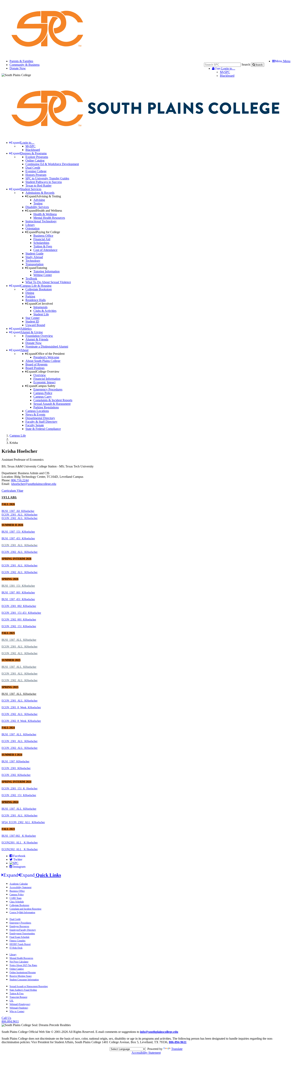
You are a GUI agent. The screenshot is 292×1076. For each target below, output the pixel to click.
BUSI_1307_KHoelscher (15, 761)
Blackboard (227, 75)
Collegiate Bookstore (38, 289)
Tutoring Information (46, 271)
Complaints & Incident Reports (52, 400)
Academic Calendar (19, 883)
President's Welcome (46, 357)
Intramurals (40, 307)
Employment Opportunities (22, 933)
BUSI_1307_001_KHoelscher (18, 592)
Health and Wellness (44, 210)
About (19, 350)
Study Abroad (34, 257)
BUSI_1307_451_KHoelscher (18, 538)
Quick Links (32, 875)
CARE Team (15, 898)
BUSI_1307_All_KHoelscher (18, 511)
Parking (30, 296)
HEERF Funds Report (20, 944)
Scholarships (41, 242)
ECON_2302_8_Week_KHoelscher (21, 720)
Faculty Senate (34, 425)
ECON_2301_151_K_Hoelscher (20, 788)
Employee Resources (19, 926)
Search (246, 64)
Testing (38, 203)
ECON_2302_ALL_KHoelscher (20, 518)
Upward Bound (35, 325)
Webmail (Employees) (20, 1004)
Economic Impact (44, 382)
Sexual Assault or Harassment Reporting (29, 986)
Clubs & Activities (44, 310)
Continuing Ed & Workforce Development (52, 164)
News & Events (35, 414)
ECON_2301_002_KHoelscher (19, 606)
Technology (32, 260)
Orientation (32, 228)
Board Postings (34, 368)
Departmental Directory (40, 418)
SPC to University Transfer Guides (47, 178)
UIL (12, 1000)
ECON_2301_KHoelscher (16, 768)
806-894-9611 (178, 1042)
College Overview (43, 371)
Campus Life (18, 435)
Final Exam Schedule (19, 937)
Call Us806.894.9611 (10, 1019)
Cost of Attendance (45, 250)
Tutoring (37, 267)
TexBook (31, 278)
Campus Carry (42, 396)
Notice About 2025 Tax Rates (23, 965)
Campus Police (42, 393)
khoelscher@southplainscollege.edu (33, 484)
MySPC (225, 72)
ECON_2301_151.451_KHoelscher (21, 612)
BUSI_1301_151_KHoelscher (18, 585)
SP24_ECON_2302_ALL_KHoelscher (23, 822)
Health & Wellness (45, 214)
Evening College (35, 171)
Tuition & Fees (42, 246)
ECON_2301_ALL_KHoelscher (20, 514)
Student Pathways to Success (43, 182)
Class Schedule (17, 901)
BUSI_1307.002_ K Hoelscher (19, 835)
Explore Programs (36, 157)
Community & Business (25, 64)
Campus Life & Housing (31, 285)
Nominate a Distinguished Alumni (46, 346)
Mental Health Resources (49, 217)
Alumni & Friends (36, 339)
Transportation (34, 264)
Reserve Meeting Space (21, 976)
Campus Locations (37, 411)
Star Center (32, 318)
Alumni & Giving (27, 332)
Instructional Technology (41, 221)
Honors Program (35, 174)
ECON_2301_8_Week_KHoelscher (21, 707)
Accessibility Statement (20, 887)
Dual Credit (32, 167)
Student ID (32, 321)
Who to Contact (17, 1011)
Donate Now (18, 68)
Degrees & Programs (29, 153)
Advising (39, 200)
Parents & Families (21, 61)
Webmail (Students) (19, 1007)
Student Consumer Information (24, 979)
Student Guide (34, 253)
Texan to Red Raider (38, 185)
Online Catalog (34, 160)
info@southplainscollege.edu (159, 1031)
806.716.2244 (20, 480)
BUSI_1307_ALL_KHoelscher (19, 639)
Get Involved (40, 303)
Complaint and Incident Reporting (25, 908)
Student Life (41, 314)
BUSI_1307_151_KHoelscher (18, 531)
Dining (29, 293)
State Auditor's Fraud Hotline (23, 990)
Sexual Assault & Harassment (52, 403)
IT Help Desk (16, 947)
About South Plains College (42, 361)
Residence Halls (35, 300)
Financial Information (46, 378)
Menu (282, 61)
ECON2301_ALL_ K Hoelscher (20, 842)
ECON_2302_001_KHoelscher (19, 619)
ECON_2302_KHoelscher (16, 775)
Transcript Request (18, 997)
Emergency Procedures (47, 389)
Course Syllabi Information (22, 912)
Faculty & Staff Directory (41, 421)
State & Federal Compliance (43, 428)
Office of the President (46, 353)
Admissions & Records (39, 192)
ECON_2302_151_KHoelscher (19, 626)
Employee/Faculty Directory (23, 930)
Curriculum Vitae (12, 490)
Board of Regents (36, 364)
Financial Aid (41, 239)
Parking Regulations (46, 407)
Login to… (225, 68)
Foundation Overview (39, 335)
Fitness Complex (17, 940)
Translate (177, 1049)
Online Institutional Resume (23, 972)
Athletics (21, 328)
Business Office (43, 235)
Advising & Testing (44, 196)
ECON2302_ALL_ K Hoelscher (20, 849)
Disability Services (37, 207)
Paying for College (43, 232)
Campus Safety (41, 386)
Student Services (26, 189)
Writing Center (42, 275)
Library (30, 225)
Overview (39, 375)
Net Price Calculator (19, 961)
